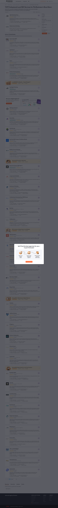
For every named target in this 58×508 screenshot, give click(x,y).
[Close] (43, 245)
